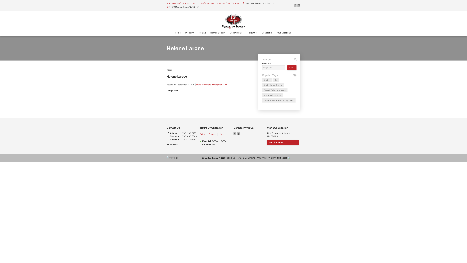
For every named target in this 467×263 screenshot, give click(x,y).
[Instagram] (298, 5)
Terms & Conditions (245, 158)
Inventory (189, 33)
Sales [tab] (202, 134)
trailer (267, 80)
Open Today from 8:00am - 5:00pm (259, 3)
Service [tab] (212, 134)
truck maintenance (272, 95)
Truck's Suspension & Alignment (279, 100)
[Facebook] (295, 5)
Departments (236, 33)
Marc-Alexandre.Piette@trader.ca (211, 84)
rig (275, 80)
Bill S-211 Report (279, 158)
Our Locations (284, 33)
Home (178, 33)
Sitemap (231, 158)
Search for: (266, 64)
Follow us (252, 33)
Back (169, 70)
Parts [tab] (222, 134)
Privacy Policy (263, 158)
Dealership (267, 33)
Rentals (202, 33)
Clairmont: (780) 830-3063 (203, 3)
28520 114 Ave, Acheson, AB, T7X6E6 (183, 7)
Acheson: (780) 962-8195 (179, 3)
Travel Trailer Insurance (275, 90)
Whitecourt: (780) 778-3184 (227, 3)
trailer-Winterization (273, 85)
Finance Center (217, 33)
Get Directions (276, 142)
